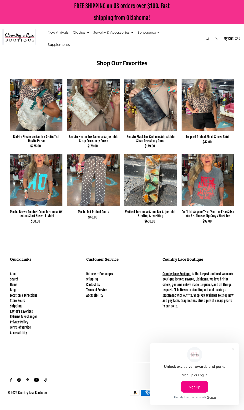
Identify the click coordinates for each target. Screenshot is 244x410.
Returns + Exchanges (99, 274)
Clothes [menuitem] (79, 32)
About (14, 274)
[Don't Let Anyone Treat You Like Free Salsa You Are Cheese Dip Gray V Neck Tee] (208, 180)
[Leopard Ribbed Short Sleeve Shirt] (208, 105)
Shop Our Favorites (122, 63)
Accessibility (18, 333)
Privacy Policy (19, 322)
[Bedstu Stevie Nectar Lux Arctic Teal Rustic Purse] (36, 105)
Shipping (16, 306)
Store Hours (17, 301)
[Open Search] (207, 38)
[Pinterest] (27, 380)
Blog (13, 290)
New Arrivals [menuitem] (58, 32)
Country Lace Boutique (177, 274)
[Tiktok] (45, 380)
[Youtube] (36, 380)
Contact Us (93, 285)
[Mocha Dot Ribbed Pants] (93, 180)
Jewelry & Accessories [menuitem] (111, 32)
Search (14, 279)
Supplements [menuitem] (59, 44)
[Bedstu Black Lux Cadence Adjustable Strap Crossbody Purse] (150, 105)
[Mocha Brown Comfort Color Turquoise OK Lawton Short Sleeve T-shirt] (36, 180)
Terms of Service (20, 327)
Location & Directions (23, 295)
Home (13, 285)
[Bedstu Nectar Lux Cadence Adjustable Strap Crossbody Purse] (93, 105)
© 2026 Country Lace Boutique (27, 393)
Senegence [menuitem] (146, 32)
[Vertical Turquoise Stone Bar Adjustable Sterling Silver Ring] (150, 180)
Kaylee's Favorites (21, 311)
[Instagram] (19, 380)
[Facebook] (11, 380)
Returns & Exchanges (23, 317)
